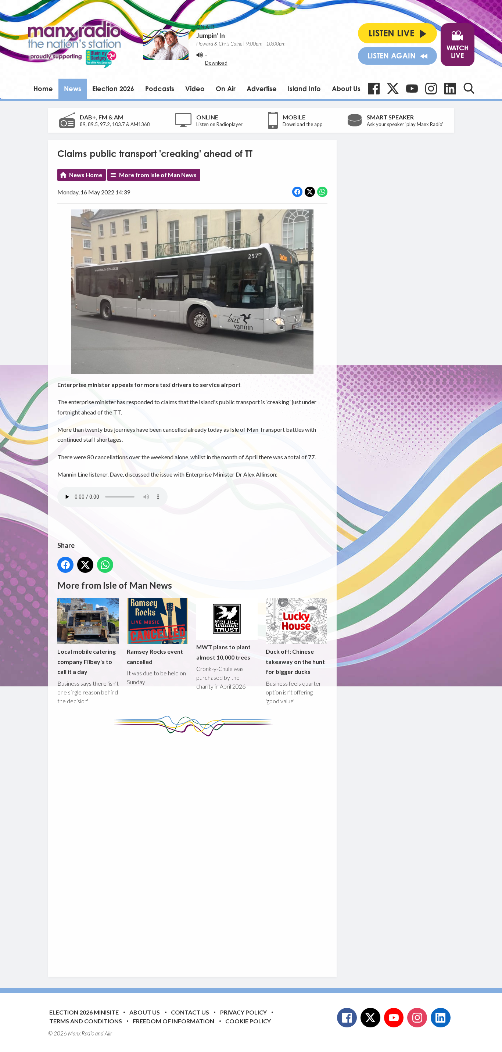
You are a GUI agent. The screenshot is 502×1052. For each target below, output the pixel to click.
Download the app (303, 124)
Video (195, 89)
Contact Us (190, 1012)
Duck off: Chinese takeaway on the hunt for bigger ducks (295, 661)
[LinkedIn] (450, 88)
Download (216, 63)
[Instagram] (431, 88)
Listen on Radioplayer (219, 124)
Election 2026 (113, 89)
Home (43, 89)
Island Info (304, 89)
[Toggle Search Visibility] (468, 88)
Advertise (262, 89)
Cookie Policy (248, 1020)
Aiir (108, 1033)
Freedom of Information (173, 1020)
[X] (393, 88)
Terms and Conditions (85, 1020)
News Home (85, 174)
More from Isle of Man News (158, 174)
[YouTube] (412, 88)
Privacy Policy (243, 1012)
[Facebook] (374, 88)
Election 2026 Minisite (84, 1012)
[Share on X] (310, 192)
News (72, 89)
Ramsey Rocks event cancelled (155, 656)
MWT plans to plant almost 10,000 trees (223, 651)
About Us (346, 89)
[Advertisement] (195, 851)
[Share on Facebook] (297, 192)
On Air (226, 89)
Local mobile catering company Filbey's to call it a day (86, 661)
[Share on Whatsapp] (322, 192)
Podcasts (159, 89)
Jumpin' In (210, 36)
